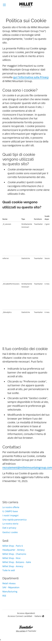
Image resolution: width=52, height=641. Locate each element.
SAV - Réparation (10, 587)
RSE (4, 595)
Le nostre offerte (10, 507)
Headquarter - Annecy (13, 549)
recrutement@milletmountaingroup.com (27, 467)
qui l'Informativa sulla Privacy (31, 77)
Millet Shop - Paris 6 (12, 545)
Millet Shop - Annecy (12, 566)
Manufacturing (9, 591)
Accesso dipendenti (26, 613)
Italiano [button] (39, 616)
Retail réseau (9, 583)
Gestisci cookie (10, 532)
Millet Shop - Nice (11, 558)
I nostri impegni (10, 515)
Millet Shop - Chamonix (14, 553)
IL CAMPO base (10, 511)
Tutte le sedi (8, 570)
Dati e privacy (9, 527)
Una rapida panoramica (14, 519)
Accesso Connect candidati (20, 616)
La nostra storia (10, 523)
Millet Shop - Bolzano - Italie (16, 562)
